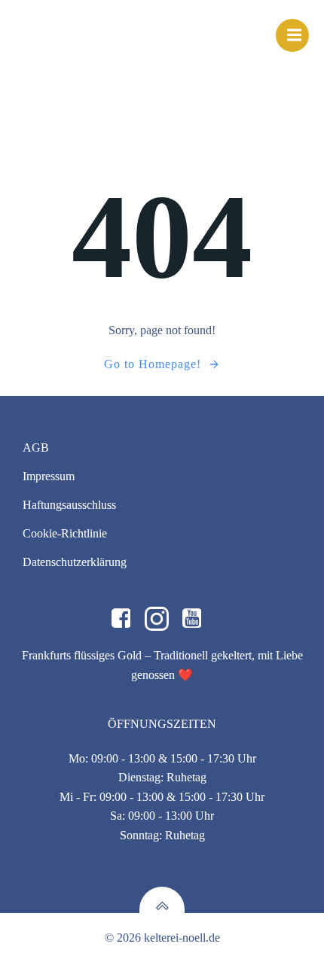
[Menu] (292, 35)
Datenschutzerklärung (75, 562)
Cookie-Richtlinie (65, 533)
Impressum (49, 476)
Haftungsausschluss (69, 504)
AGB (36, 447)
